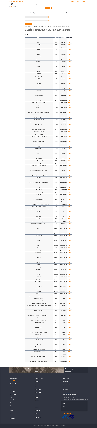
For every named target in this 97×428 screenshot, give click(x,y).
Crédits (64, 403)
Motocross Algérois (65, 381)
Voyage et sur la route (39, 403)
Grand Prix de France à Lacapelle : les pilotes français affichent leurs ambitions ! (73, 397)
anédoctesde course (33, 5)
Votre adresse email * (28, 15)
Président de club (38, 417)
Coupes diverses (12, 389)
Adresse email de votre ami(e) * (30, 19)
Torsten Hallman (38, 402)
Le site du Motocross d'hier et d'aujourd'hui (17, 1)
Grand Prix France (12, 399)
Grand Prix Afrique (12, 391)
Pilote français (38, 413)
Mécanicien (37, 407)
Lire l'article (69, 39)
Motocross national (65, 389)
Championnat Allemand (66, 378)
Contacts (64, 406)
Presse (37, 420)
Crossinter (38, 5)
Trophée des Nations (12, 418)
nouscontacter (56, 5)
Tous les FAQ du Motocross (13, 378)
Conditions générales (65, 408)
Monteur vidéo (38, 410)
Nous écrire (83, 1)
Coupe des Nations (12, 388)
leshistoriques (44, 5)
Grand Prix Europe (12, 397)
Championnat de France (13, 381)
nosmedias (50, 5)
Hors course (38, 384)
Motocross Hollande (65, 386)
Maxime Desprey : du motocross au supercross (69, 394)
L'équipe (78, 1)
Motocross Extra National (66, 384)
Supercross (11, 415)
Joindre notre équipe (68, 371)
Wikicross (72, 1)
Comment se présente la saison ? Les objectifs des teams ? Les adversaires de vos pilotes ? (75, 399)
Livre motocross (38, 389)
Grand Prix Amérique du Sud (13, 394)
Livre (10, 402)
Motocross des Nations (39, 392)
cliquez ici (50, 426)
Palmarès (11, 407)
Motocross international (13, 405)
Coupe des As (11, 386)
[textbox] (51, 8)
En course (37, 381)
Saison (10, 413)
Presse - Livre (11, 410)
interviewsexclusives (26, 5)
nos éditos (21, 5)
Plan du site (64, 409)
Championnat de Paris (13, 383)
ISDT (36, 386)
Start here (36, 371)
